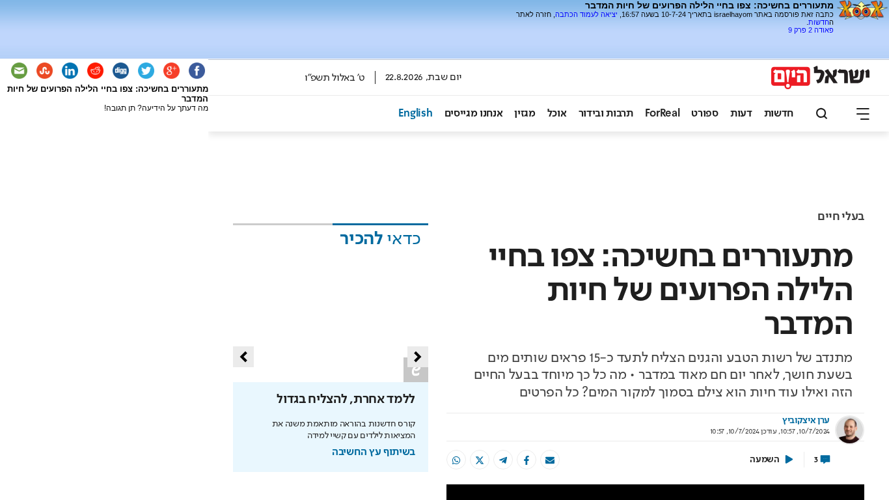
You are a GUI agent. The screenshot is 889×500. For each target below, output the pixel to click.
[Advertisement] (681, 39)
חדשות (818, 22)
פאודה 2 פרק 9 (811, 30)
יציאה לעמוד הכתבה (586, 14)
